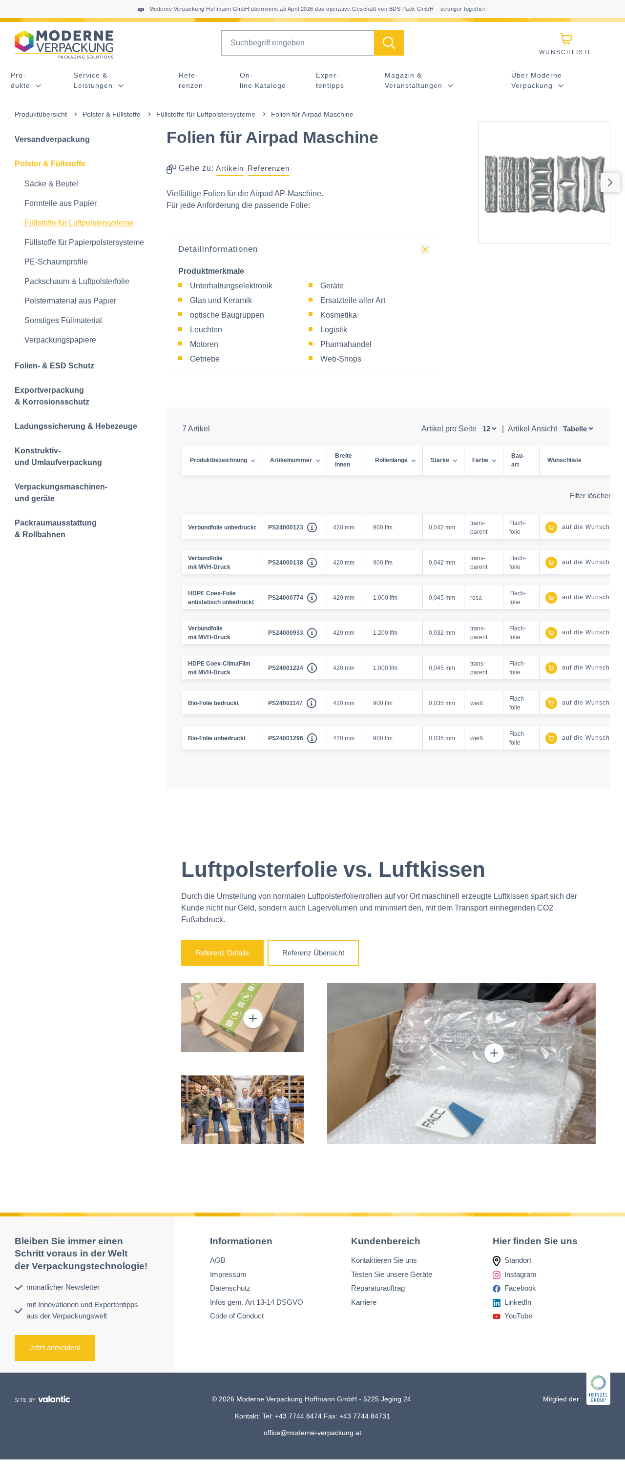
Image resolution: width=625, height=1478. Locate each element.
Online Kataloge (263, 80)
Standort (517, 1260)
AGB (218, 1260)
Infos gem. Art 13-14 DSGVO (256, 1302)
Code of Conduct (237, 1316)
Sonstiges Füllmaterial (63, 320)
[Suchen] (389, 43)
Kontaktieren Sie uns (384, 1260)
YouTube (518, 1316)
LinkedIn (517, 1302)
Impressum (228, 1274)
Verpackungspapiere (60, 340)
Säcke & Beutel (51, 184)
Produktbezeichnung (218, 460)
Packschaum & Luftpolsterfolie (76, 281)
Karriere (363, 1302)
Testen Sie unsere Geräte (391, 1274)
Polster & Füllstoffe (112, 114)
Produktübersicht (41, 114)
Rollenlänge (391, 460)
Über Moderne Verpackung (536, 80)
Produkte (22, 80)
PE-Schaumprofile (56, 262)
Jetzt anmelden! (54, 1348)
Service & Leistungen (94, 80)
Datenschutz (230, 1288)
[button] (253, 1018)
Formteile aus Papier (60, 203)
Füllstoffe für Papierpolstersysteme (84, 242)
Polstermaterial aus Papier (70, 301)
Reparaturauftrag (378, 1288)
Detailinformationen (218, 249)
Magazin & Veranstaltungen (415, 80)
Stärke (440, 460)
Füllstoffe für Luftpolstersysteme (205, 114)
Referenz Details (222, 953)
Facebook (520, 1288)
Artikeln (230, 168)
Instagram (520, 1274)
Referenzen (191, 80)
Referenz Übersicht (313, 953)
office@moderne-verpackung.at (312, 1433)
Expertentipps (330, 80)
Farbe (480, 460)
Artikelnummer (291, 460)
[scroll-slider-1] (610, 182)
